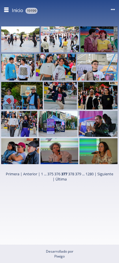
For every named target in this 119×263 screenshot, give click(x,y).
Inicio (17, 10)
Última (61, 179)
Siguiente (105, 173)
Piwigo (59, 256)
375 (50, 173)
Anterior (30, 173)
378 (71, 173)
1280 (89, 173)
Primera (12, 173)
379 (78, 173)
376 (57, 173)
